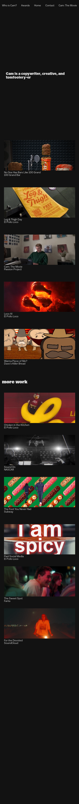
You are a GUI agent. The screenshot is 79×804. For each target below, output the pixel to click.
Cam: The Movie (68, 5)
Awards (25, 5)
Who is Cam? (9, 5)
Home (37, 5)
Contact (49, 5)
